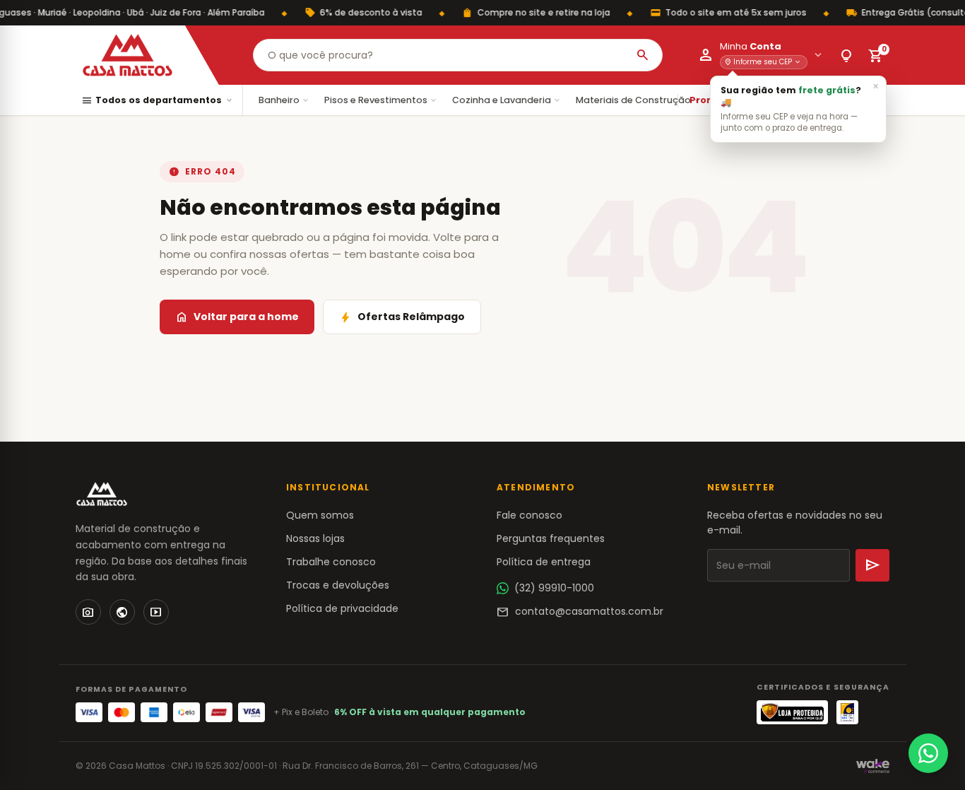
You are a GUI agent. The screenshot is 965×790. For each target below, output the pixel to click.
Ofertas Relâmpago (402, 317)
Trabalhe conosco (331, 562)
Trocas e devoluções (337, 585)
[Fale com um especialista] (928, 753)
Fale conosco (529, 515)
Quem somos (320, 515)
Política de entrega (544, 562)
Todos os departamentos (157, 100)
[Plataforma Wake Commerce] (872, 766)
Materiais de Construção (638, 100)
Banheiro (284, 100)
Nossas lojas (315, 538)
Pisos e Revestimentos (381, 100)
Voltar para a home (237, 317)
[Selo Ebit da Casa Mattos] (847, 712)
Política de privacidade (342, 608)
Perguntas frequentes (551, 538)
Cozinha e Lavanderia (507, 100)
